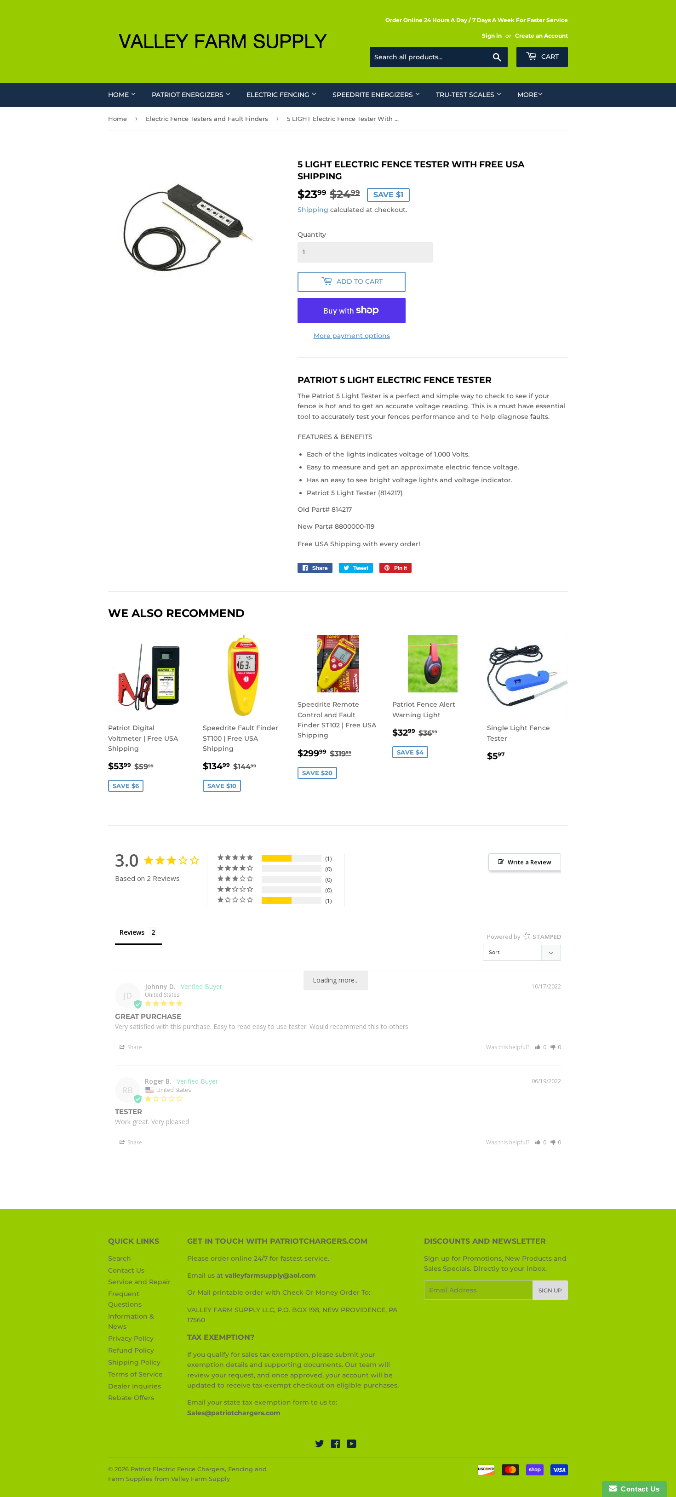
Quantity (312, 234)
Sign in (492, 35)
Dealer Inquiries (134, 1386)
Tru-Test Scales (466, 95)
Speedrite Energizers (373, 95)
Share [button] (134, 1047)
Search (119, 1258)
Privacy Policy (131, 1338)
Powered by (524, 936)
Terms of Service (135, 1374)
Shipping (313, 210)
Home (119, 95)
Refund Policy (131, 1350)
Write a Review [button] (529, 862)
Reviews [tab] (132, 932)
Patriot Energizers (188, 95)
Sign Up (550, 1290)
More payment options (352, 335)
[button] (540, 1047)
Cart (549, 56)
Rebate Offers (131, 1398)
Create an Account (541, 35)
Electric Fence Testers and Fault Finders (207, 118)
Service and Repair (139, 1282)
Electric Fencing (278, 95)
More (527, 95)
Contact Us (126, 1270)
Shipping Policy (134, 1362)
